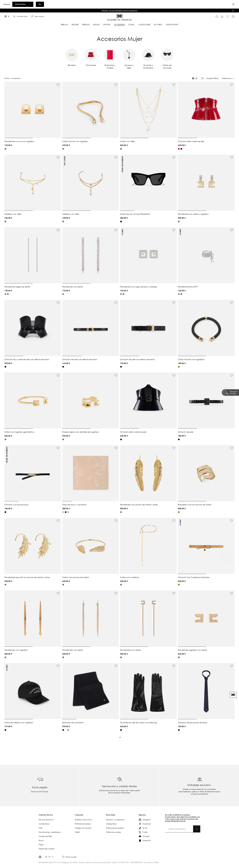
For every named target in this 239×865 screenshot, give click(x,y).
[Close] (233, 4)
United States (20, 4)
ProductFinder (233, 392)
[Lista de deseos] (227, 16)
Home (6, 78)
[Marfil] (8, 730)
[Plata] (5, 294)
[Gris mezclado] (68, 730)
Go (40, 4)
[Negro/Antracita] (179, 730)
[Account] (222, 16)
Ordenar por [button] (227, 78)
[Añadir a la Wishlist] (58, 85)
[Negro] (181, 149)
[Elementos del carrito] (233, 16)
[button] (119, 10)
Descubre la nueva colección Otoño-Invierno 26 (119, 10)
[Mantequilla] (66, 730)
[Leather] (63, 512)
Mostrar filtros (212, 78)
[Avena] (68, 512)
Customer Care (22, 16)
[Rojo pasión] (179, 149)
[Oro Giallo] (5, 149)
